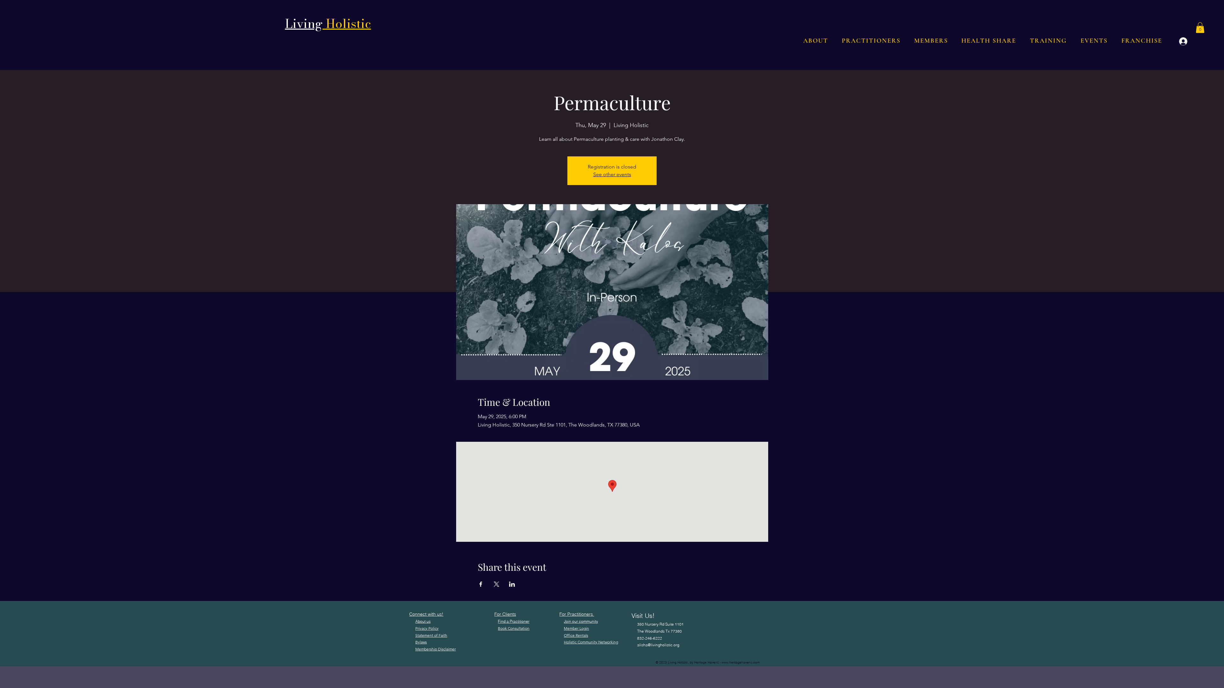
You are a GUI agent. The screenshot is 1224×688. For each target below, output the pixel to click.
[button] (1200, 27)
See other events (612, 174)
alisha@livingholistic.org (658, 644)
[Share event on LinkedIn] (512, 584)
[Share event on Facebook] (481, 584)
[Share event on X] (496, 584)
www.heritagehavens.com (741, 662)
